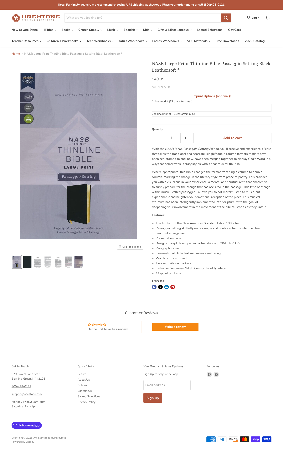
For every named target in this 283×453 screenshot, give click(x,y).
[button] (253, 18)
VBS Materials (197, 41)
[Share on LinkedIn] (166, 287)
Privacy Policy (86, 402)
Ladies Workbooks (166, 41)
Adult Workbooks (132, 41)
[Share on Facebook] (154, 287)
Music (111, 30)
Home (16, 53)
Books (66, 30)
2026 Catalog (255, 41)
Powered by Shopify (23, 442)
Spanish (130, 30)
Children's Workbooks (63, 41)
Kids (146, 30)
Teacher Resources (25, 41)
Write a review (175, 327)
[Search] (226, 17)
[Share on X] (160, 287)
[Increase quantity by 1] (185, 138)
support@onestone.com (27, 394)
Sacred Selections (209, 30)
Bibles (49, 30)
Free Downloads (227, 41)
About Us (84, 380)
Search (82, 374)
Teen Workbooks (98, 41)
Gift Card (234, 30)
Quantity (157, 129)
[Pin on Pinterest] (172, 287)
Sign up (153, 398)
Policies (82, 385)
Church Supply (89, 30)
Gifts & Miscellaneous (173, 30)
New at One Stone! (25, 30)
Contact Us (85, 391)
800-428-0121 (21, 386)
